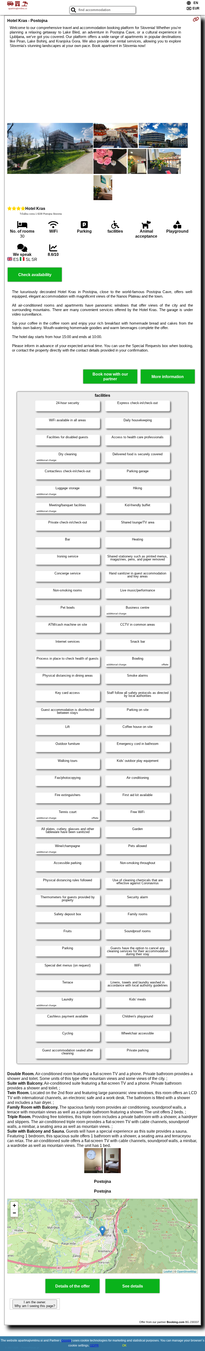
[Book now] (196, 19)
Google (66, 1340)
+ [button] (14, 1205)
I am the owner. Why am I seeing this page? (34, 1304)
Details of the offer (72, 1286)
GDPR (94, 1345)
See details (132, 1286)
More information (168, 377)
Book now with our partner (110, 376)
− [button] (14, 1213)
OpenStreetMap (186, 1271)
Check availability (35, 275)
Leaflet (168, 1271)
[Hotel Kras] (50, 149)
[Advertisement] (103, 85)
